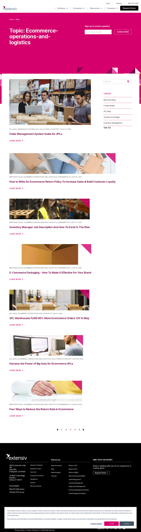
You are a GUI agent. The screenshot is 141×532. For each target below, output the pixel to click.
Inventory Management (113, 123)
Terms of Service (32, 530)
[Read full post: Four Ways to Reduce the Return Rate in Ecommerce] (45, 392)
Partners (32, 482)
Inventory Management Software (79, 490)
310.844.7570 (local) (16, 492)
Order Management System (77, 493)
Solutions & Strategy (49, 129)
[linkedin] (116, 528)
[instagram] (120, 528)
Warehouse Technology (28, 129)
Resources (95, 8)
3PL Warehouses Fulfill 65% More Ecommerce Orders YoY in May (49, 318)
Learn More (15, 141)
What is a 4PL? (73, 469)
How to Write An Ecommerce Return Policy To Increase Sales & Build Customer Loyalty (62, 181)
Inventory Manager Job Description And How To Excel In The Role (49, 227)
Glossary (54, 476)
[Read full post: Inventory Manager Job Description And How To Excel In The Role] (49, 210)
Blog (52, 469)
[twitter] (111, 529)
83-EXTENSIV (14, 486)
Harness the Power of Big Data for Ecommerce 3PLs (41, 363)
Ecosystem (78, 8)
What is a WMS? (73, 472)
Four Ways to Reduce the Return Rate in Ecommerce (41, 409)
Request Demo (129, 8)
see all (107, 127)
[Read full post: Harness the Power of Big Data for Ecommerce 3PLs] (46, 346)
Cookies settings (96, 524)
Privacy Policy (20, 530)
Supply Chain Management (77, 486)
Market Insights (56, 472)
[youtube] (124, 528)
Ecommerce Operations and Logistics (40, 177)
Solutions (61, 8)
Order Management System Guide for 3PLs (35, 133)
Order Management (75, 479)
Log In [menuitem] (108, 3)
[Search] (128, 81)
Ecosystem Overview (37, 475)
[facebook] (107, 528)
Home (11, 19)
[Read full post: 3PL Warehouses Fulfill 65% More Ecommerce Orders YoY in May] (49, 301)
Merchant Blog (109, 100)
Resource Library (56, 465)
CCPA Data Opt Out (47, 530)
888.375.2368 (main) (16, 489)
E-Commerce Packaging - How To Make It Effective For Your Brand (50, 272)
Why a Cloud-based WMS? (77, 476)
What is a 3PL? (73, 465)
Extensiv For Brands (36, 465)
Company (111, 8)
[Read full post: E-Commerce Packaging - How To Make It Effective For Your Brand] (50, 255)
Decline (126, 524)
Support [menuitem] (119, 3)
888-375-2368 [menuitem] (133, 3)
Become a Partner (35, 486)
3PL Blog (13, 129)
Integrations (34, 479)
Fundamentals (109, 106)
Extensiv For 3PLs (35, 469)
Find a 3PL (33, 472)
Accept (111, 524)
